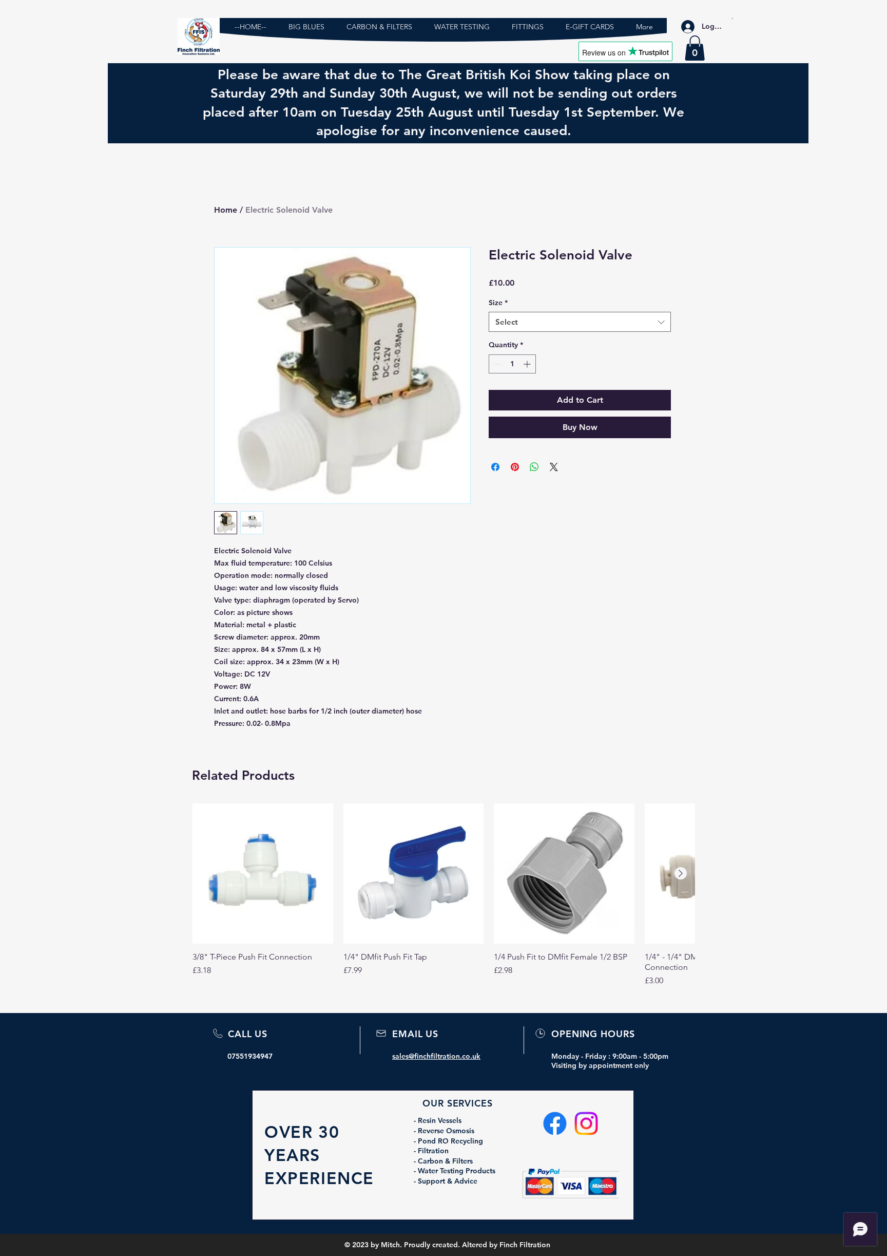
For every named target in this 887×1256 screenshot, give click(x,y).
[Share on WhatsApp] (534, 467)
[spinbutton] (512, 364)
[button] (694, 48)
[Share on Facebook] (495, 467)
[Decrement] (496, 364)
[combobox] (580, 322)
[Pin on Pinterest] (515, 467)
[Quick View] (262, 873)
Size (498, 302)
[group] (443, 895)
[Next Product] (680, 873)
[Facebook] (554, 1123)
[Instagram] (586, 1123)
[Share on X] (554, 467)
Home (225, 210)
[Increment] (528, 364)
